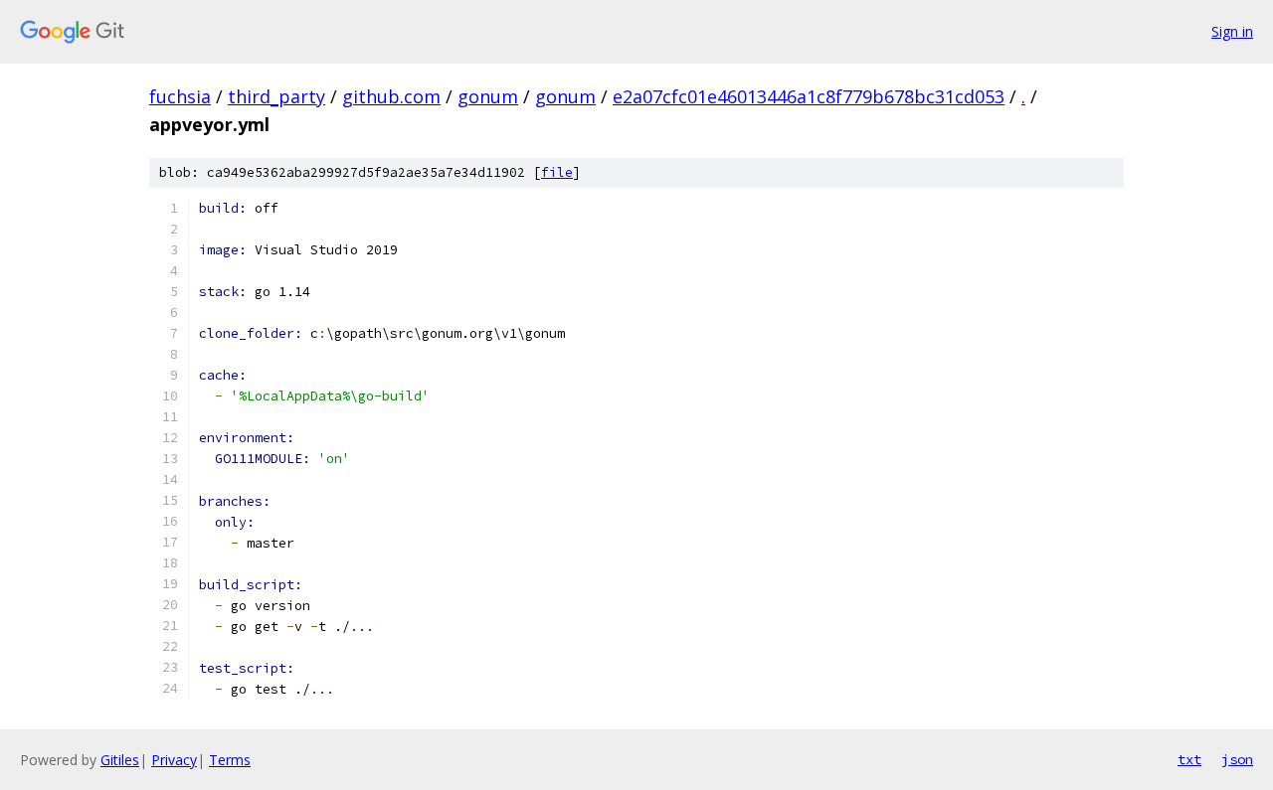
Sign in (1232, 31)
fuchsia (180, 96)
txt (1189, 759)
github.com (391, 96)
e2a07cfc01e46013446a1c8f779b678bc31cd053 (808, 96)
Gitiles (119, 759)
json (1237, 759)
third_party (276, 96)
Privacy (174, 759)
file (557, 172)
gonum (487, 96)
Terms (230, 759)
